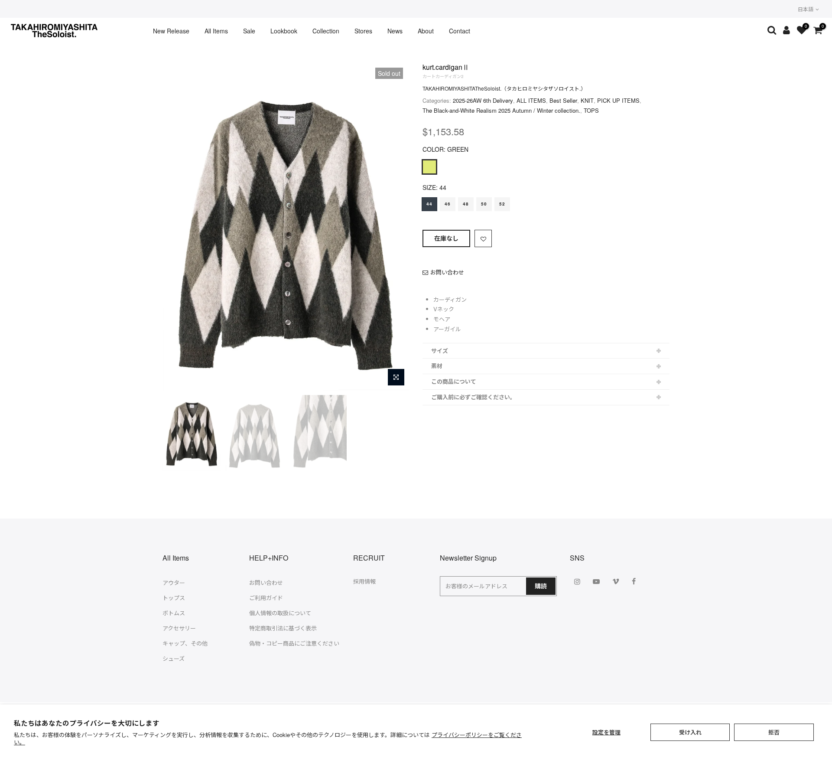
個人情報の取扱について (280, 613)
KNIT (587, 100)
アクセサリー (179, 628)
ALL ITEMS (531, 100)
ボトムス (173, 613)
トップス (173, 598)
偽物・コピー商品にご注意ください (294, 643)
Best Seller (563, 100)
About (426, 30)
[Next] (394, 226)
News (395, 30)
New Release (171, 30)
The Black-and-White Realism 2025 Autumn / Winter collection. (501, 110)
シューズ (173, 658)
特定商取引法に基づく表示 (283, 628)
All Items (216, 30)
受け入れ (690, 732)
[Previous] (178, 226)
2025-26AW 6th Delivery (483, 100)
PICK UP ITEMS (618, 100)
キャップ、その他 (185, 643)
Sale (249, 30)
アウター (173, 582)
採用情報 (364, 581)
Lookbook (283, 30)
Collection (325, 30)
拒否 (774, 732)
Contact (459, 30)
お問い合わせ (447, 272)
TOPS (591, 110)
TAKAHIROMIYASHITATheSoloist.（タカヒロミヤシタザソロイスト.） (504, 88)
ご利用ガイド (266, 598)
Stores (363, 30)
